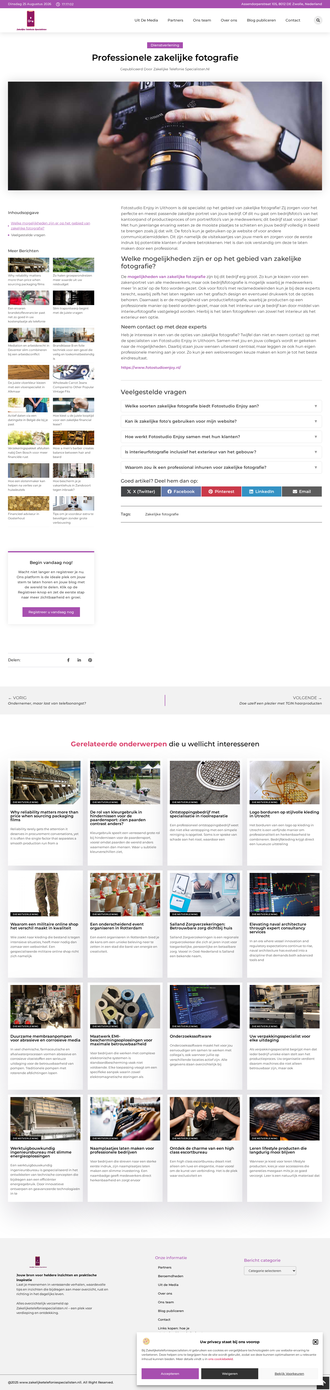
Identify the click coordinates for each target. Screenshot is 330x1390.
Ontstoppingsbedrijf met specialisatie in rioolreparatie (199, 814)
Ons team (202, 20)
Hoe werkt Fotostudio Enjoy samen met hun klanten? (221, 436)
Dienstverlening (165, 45)
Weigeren (230, 1374)
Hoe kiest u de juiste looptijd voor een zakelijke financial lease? (73, 420)
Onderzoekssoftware (190, 1036)
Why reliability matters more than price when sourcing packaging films (26, 280)
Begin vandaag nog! (51, 562)
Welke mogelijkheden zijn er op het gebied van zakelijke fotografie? (50, 225)
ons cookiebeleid (220, 1359)
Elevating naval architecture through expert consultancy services (278, 928)
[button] (315, 1342)
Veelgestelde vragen (28, 235)
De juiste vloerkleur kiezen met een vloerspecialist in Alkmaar (27, 387)
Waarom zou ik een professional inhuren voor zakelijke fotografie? (221, 467)
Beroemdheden (170, 1276)
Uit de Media (168, 1285)
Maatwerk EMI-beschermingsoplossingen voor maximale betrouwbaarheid (121, 1040)
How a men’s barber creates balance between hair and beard (73, 452)
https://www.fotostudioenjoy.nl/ (151, 367)
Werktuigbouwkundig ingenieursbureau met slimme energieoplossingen (41, 1152)
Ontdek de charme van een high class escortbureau (202, 1150)
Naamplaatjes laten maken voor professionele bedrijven (122, 1150)
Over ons (229, 20)
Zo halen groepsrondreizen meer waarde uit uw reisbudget (72, 280)
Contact (293, 20)
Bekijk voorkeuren (289, 1374)
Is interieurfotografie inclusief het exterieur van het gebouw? (221, 451)
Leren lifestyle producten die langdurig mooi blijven (278, 1150)
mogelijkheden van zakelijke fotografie (167, 276)
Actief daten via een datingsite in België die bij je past (28, 420)
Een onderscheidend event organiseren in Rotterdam (117, 926)
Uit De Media (146, 20)
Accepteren (170, 1374)
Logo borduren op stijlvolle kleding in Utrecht (284, 814)
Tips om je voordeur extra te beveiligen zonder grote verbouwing (73, 518)
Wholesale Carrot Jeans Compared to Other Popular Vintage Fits (73, 387)
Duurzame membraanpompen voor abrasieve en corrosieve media (45, 1038)
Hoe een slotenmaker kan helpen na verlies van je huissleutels (26, 485)
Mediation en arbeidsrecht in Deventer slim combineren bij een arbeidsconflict (28, 350)
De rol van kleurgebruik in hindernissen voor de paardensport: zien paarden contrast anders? (118, 818)
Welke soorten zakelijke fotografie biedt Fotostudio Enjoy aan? (221, 406)
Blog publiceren (261, 20)
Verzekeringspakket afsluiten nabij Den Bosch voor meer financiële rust (28, 452)
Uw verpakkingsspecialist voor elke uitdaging (280, 1038)
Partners (175, 20)
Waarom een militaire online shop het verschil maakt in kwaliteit (44, 926)
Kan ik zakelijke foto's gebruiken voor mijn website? (221, 421)
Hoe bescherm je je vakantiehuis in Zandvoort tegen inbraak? (72, 485)
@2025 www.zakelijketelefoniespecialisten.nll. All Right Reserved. (61, 1382)
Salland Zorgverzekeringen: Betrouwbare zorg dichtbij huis (201, 926)
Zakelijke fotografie (162, 514)
